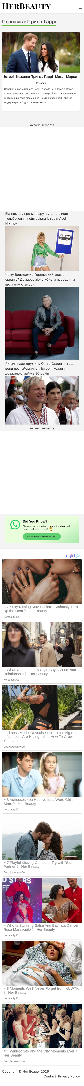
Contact (50, 1076)
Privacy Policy (69, 1076)
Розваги (41, 83)
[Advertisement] (42, 169)
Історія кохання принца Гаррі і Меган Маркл (40, 77)
